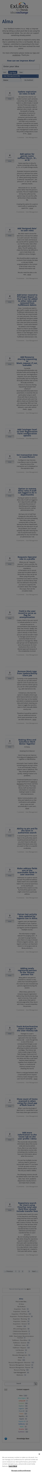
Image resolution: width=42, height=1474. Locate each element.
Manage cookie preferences (21, 1471)
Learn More (13, 1466)
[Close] (39, 1454)
